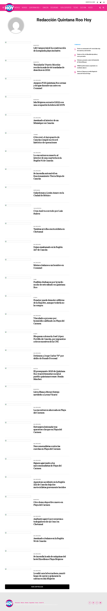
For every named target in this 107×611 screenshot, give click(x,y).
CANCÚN (45, 8)
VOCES (90, 8)
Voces (36, 602)
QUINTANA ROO (34, 8)
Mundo (26, 602)
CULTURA (83, 8)
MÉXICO (17, 8)
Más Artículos (37, 587)
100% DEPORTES (65, 8)
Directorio (17, 602)
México (22, 602)
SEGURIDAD (54, 8)
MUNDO (24, 8)
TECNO (75, 8)
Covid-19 (41, 602)
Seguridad (31, 602)
